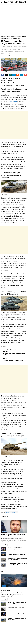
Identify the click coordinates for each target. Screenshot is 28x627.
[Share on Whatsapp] (10, 75)
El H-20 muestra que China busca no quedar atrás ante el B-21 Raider (17, 564)
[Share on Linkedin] (21, 75)
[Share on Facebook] (2, 75)
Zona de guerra (10, 36)
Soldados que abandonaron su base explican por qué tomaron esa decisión (16, 553)
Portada (3, 36)
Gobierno (4, 531)
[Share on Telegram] (14, 75)
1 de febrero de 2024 (5, 55)
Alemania (8, 512)
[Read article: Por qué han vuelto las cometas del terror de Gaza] (3, 609)
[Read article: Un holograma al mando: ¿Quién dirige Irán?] (3, 614)
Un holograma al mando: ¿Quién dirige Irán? (17, 613)
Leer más (5, 544)
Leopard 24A (14, 512)
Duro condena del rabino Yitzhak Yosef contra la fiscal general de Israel (15, 548)
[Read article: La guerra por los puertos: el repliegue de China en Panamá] (3, 620)
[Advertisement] (14, 19)
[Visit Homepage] (15, 2)
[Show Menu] (1, 2)
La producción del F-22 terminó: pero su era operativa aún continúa (17, 559)
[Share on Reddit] (17, 75)
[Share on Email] (25, 75)
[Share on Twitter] (6, 75)
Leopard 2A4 (13, 102)
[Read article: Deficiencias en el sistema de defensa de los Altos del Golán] (3, 604)
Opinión (4, 585)
